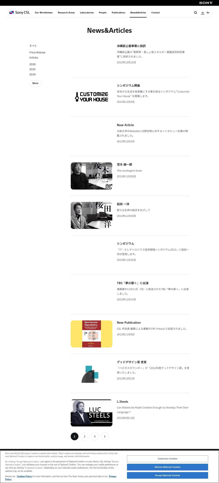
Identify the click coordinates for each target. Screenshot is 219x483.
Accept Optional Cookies (167, 475)
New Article (125, 125)
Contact (155, 12)
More (35, 83)
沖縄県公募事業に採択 (131, 46)
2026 (32, 64)
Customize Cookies (167, 459)
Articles (33, 57)
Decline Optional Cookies (167, 467)
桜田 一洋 (123, 204)
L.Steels (122, 402)
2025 (32, 69)
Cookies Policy (24, 476)
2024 (32, 74)
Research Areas (66, 12)
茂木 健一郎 (124, 165)
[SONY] (206, 3)
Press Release (37, 52)
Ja (203, 12)
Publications (118, 12)
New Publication (129, 323)
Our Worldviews (44, 12)
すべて (33, 46)
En (208, 12)
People (102, 12)
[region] (109, 466)
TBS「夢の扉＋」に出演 (132, 283)
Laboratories (87, 12)
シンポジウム (125, 244)
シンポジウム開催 (128, 86)
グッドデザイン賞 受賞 (132, 362)
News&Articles (138, 12)
